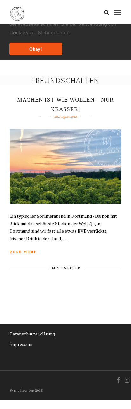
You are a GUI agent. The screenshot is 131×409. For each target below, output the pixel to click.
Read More (23, 252)
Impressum (21, 344)
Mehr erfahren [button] (54, 32)
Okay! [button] (35, 49)
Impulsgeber (65, 268)
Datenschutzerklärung (32, 334)
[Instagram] (126, 380)
